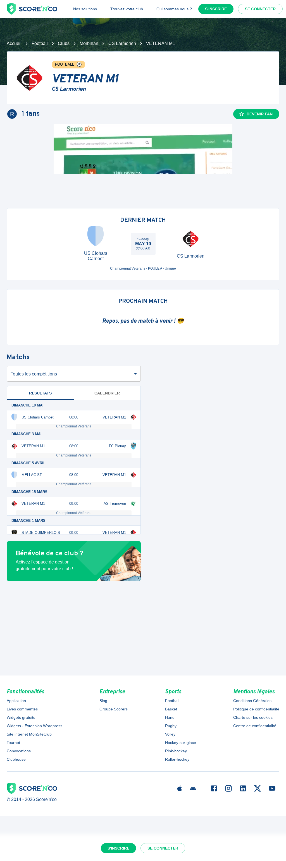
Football (40, 43)
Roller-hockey (177, 759)
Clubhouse (16, 759)
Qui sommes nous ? (174, 9)
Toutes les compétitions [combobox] (34, 374)
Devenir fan (260, 114)
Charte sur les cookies (253, 717)
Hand (170, 717)
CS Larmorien (122, 43)
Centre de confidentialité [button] (254, 726)
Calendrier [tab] (107, 393)
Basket (171, 709)
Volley (170, 734)
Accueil (14, 43)
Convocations (19, 751)
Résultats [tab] (40, 393)
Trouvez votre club (126, 9)
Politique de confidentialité (256, 709)
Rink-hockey (176, 751)
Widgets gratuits (21, 717)
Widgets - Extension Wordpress (34, 726)
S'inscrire (216, 9)
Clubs (64, 43)
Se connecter (260, 9)
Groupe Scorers (113, 709)
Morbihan (89, 43)
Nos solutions (85, 9)
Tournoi (13, 742)
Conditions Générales (252, 700)
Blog (103, 700)
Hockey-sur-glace (180, 742)
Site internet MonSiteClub (29, 734)
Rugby (171, 726)
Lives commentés (22, 709)
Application (16, 700)
